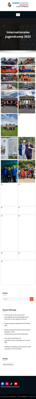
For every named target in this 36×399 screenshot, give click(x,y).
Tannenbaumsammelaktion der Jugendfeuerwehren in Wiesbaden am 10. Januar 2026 (17, 340)
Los (31, 299)
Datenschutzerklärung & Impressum (10, 386)
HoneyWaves (24, 396)
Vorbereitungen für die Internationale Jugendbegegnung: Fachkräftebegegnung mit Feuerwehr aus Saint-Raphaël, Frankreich (16, 317)
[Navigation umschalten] (18, 14)
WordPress (13, 396)
